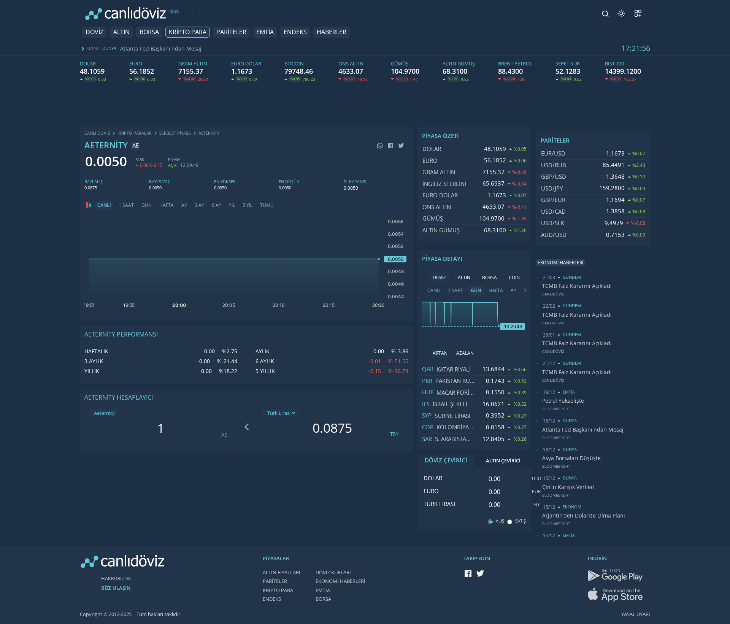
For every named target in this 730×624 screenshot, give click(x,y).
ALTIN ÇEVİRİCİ (503, 461)
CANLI (104, 205)
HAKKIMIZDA (116, 578)
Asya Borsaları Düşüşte (571, 458)
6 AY (216, 205)
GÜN (146, 205)
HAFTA (166, 205)
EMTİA (265, 32)
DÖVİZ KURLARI (333, 572)
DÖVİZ (94, 32)
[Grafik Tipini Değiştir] (88, 205)
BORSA (149, 32)
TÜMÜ (267, 205)
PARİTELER (231, 32)
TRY (394, 434)
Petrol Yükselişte (563, 401)
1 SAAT (126, 205)
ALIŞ (500, 521)
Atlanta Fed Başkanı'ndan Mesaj (161, 49)
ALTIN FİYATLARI (281, 572)
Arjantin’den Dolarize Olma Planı (583, 516)
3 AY (199, 205)
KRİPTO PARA (187, 32)
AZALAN (465, 353)
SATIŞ (520, 521)
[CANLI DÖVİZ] (125, 13)
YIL (232, 205)
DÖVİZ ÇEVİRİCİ (446, 460)
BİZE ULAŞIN (115, 588)
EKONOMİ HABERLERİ (340, 581)
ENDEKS (295, 32)
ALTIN (121, 32)
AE (224, 435)
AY (184, 205)
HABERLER (331, 32)
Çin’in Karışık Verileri (568, 487)
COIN (514, 277)
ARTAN (440, 353)
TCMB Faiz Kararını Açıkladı (577, 286)
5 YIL (247, 205)
